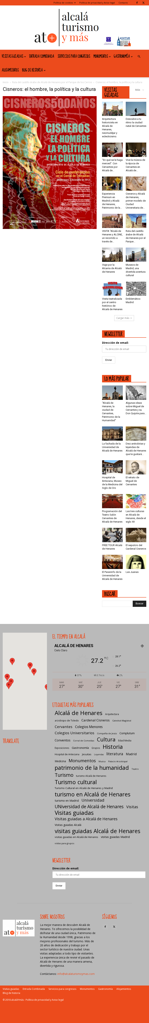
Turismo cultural (76, 782)
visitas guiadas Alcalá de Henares (97, 831)
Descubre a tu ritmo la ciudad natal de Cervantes (136, 122)
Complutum (127, 733)
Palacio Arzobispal (117, 761)
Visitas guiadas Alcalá (68, 825)
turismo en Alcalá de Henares (92, 794)
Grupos (96, 748)
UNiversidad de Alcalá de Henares (89, 807)
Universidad (92, 800)
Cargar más (122, 318)
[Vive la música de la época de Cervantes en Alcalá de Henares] (136, 150)
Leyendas (99, 754)
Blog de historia (32, 70)
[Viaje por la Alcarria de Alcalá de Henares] (112, 255)
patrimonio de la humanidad (92, 768)
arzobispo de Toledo (67, 720)
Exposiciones (62, 748)
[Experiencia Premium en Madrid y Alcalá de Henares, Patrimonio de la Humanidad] (112, 184)
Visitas (132, 807)
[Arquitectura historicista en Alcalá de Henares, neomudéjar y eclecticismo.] (112, 109)
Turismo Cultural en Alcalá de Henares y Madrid (84, 788)
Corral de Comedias (83, 740)
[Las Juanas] (136, 562)
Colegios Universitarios (74, 733)
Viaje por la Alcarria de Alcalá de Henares (112, 268)
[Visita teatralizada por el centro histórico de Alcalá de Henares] (112, 288)
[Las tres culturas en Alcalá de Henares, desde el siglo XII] (136, 501)
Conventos (62, 740)
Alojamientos (10, 70)
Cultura (106, 739)
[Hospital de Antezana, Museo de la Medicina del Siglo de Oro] (112, 467)
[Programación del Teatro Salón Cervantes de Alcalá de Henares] (112, 501)
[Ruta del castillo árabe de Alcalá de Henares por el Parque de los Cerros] (136, 221)
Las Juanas (132, 572)
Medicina (60, 761)
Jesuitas (86, 754)
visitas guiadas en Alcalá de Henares (76, 837)
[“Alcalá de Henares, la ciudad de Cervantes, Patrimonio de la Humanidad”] (112, 392)
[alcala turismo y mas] (74, 27)
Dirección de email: (115, 342)
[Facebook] (137, 2)
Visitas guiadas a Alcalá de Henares (86, 819)
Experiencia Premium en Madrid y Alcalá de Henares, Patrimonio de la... (112, 200)
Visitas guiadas (12, 56)
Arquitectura (112, 714)
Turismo (64, 775)
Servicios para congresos (74, 56)
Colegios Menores (89, 727)
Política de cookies (63, 2)
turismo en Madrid (67, 800)
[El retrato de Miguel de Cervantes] (136, 467)
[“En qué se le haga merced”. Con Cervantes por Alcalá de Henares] (112, 150)
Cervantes (63, 727)
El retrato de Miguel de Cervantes (132, 481)
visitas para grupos (64, 843)
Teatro (135, 768)
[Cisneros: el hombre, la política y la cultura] (50, 228)
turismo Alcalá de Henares (91, 776)
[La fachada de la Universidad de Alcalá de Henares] (112, 433)
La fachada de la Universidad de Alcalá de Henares (112, 447)
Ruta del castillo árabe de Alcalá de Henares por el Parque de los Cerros (52, 82)
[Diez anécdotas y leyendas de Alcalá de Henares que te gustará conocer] (136, 433)
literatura (114, 754)
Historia (113, 747)
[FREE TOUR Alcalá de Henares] (112, 535)
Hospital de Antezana (67, 754)
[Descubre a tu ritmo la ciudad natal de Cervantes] (136, 109)
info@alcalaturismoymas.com (76, 974)
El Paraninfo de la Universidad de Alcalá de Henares (112, 575)
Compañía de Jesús (107, 733)
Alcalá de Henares (78, 713)
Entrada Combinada (41, 56)
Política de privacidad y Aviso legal (97, 2)
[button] (139, 56)
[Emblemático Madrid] (136, 288)
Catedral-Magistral (121, 720)
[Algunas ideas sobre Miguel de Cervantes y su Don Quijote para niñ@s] (136, 392)
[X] (143, 2)
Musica (102, 761)
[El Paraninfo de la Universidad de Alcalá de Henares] (112, 562)
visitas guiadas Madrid (115, 837)
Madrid (131, 754)
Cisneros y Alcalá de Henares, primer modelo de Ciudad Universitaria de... (136, 200)
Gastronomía (122, 56)
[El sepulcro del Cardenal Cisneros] (136, 535)
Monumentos (101, 56)
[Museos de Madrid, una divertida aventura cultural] (136, 255)
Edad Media (124, 740)
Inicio (6, 82)
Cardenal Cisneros (95, 720)
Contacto (123, 2)
